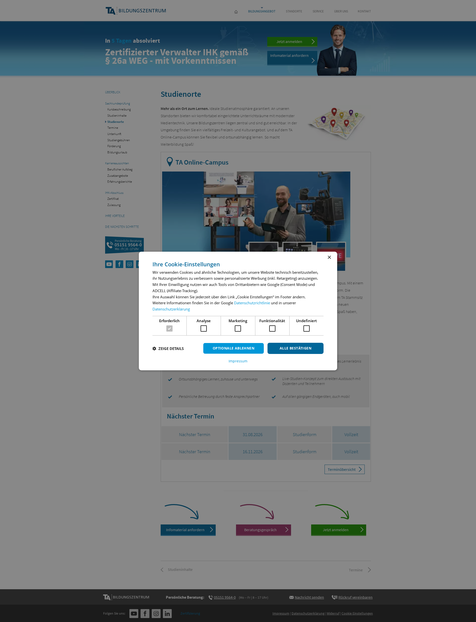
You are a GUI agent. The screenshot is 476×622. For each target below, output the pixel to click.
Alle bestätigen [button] (295, 348)
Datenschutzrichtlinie (252, 302)
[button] (168, 348)
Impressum (238, 361)
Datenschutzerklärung (171, 309)
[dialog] (238, 311)
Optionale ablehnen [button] (233, 348)
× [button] (329, 257)
